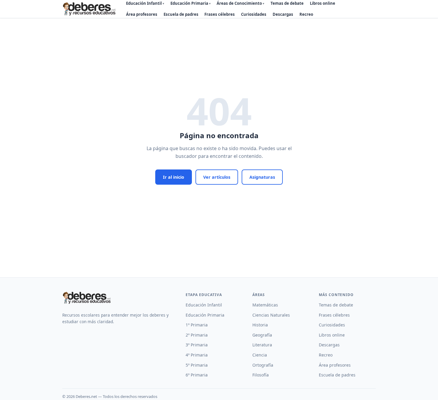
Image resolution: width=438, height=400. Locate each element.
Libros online (332, 335)
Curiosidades (253, 14)
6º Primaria (197, 375)
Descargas (283, 14)
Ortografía (262, 365)
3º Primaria (197, 345)
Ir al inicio (173, 177)
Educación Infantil (204, 305)
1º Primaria (197, 325)
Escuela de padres (181, 14)
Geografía (262, 335)
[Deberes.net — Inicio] (90, 8)
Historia (260, 325)
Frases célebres (219, 14)
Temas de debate (336, 305)
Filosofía (260, 375)
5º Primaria (197, 365)
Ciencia (259, 355)
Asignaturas (262, 177)
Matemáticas (265, 305)
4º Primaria (197, 355)
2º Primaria (197, 335)
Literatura (262, 345)
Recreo (306, 14)
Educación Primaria (205, 315)
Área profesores (141, 14)
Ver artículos (216, 177)
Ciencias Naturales (271, 315)
